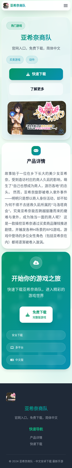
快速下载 (36, 444)
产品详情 (36, 437)
